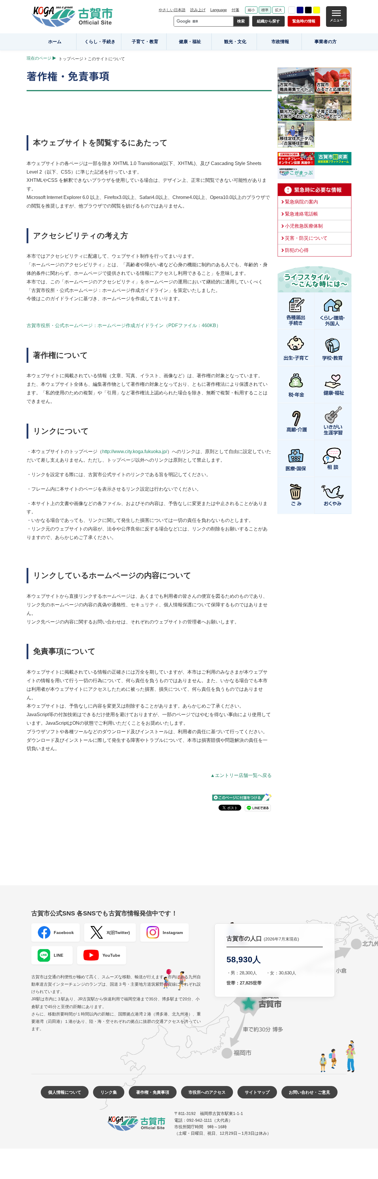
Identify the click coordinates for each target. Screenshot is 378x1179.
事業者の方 (326, 41)
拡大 (278, 10)
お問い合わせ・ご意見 (309, 1092)
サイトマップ (257, 1092)
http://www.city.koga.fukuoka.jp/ (134, 451)
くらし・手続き (99, 41)
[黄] (316, 10)
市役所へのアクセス (207, 1092)
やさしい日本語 (172, 10)
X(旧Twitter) (118, 932)
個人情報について (64, 1092)
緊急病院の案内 (301, 201)
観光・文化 (235, 41)
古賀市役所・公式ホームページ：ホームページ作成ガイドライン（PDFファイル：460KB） (124, 325)
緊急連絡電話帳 (301, 213)
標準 (264, 10)
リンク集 (108, 1092)
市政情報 (280, 41)
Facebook (64, 932)
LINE (58, 955)
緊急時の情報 (303, 21)
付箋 (235, 10)
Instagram (173, 932)
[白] (291, 10)
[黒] (308, 10)
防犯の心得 (297, 250)
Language (218, 10)
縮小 (251, 10)
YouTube (111, 955)
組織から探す (268, 21)
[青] (300, 10)
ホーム (54, 41)
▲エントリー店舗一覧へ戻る (241, 775)
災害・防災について (306, 238)
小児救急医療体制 (304, 225)
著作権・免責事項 (152, 1092)
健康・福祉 (190, 41)
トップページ (70, 58)
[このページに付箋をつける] (242, 797)
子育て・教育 (145, 41)
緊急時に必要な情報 (314, 190)
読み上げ (198, 10)
